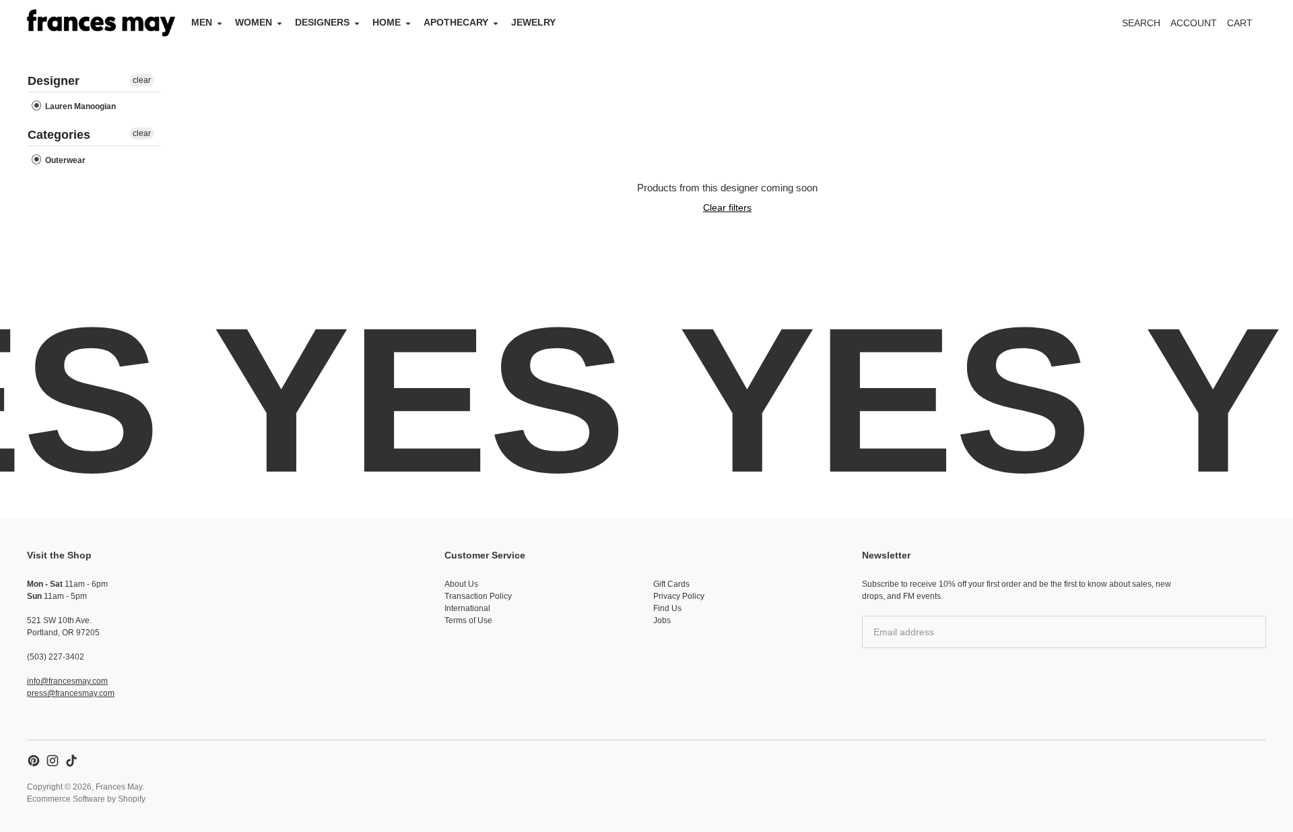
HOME (386, 22)
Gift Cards (671, 584)
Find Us (667, 608)
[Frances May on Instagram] (52, 760)
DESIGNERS (322, 22)
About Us (461, 584)
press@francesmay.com (70, 693)
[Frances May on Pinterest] (33, 760)
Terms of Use (468, 620)
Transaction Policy (478, 596)
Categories (59, 134)
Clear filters (727, 207)
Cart (1247, 27)
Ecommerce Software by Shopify (86, 799)
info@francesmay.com (67, 681)
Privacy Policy (678, 596)
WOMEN (253, 22)
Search (1141, 23)
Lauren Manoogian (79, 106)
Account (1193, 23)
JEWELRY (533, 22)
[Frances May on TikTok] (71, 760)
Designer (53, 81)
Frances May (119, 787)
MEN (201, 22)
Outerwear (64, 160)
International (467, 608)
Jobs (662, 620)
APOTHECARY (456, 22)
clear (142, 80)
